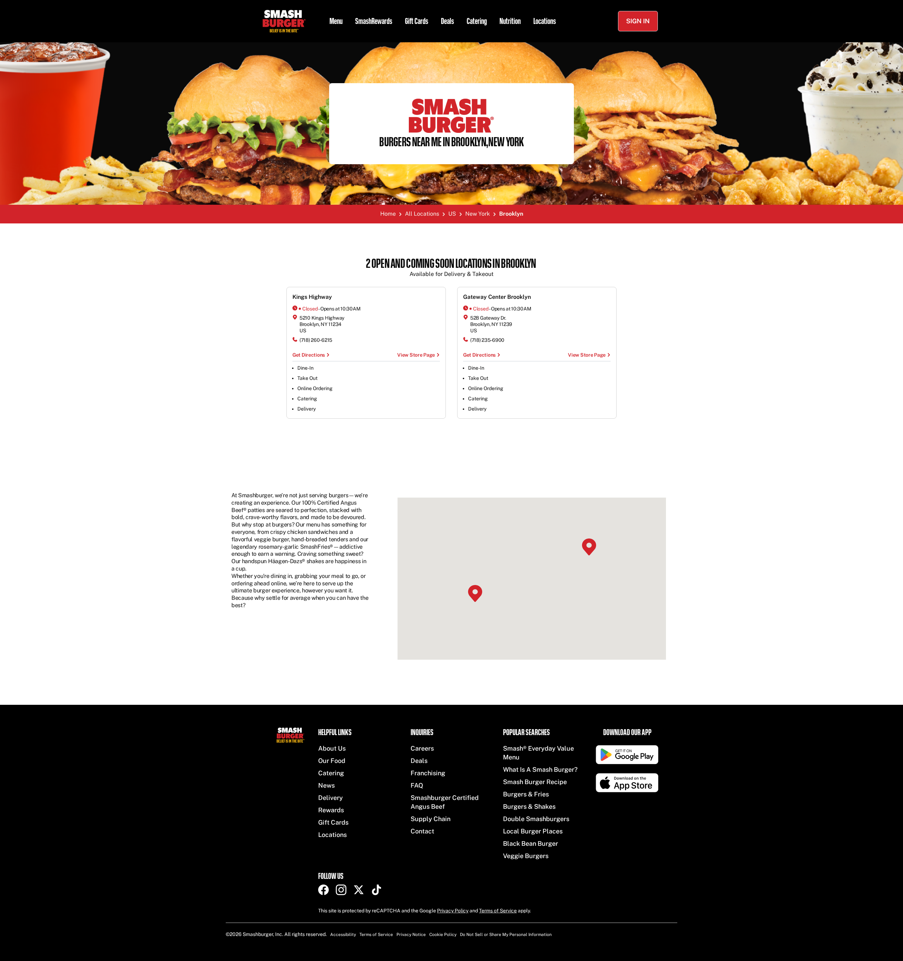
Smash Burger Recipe (535, 782)
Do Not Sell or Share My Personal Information (506, 934)
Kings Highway (312, 297)
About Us (332, 748)
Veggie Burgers (526, 856)
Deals (447, 21)
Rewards (331, 810)
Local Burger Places (533, 831)
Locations (544, 21)
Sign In (638, 21)
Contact (422, 831)
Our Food (331, 760)
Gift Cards (416, 21)
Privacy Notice (411, 934)
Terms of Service (498, 910)
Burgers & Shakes (529, 806)
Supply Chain (430, 819)
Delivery (330, 797)
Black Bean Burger (530, 843)
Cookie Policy (442, 934)
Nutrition (510, 21)
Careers (422, 748)
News (326, 785)
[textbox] (451, 267)
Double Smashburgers (536, 819)
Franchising (428, 773)
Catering (477, 21)
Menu (336, 21)
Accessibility (343, 934)
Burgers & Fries (526, 794)
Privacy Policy (452, 910)
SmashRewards (373, 21)
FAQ (417, 785)
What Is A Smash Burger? (540, 769)
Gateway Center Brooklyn (497, 297)
